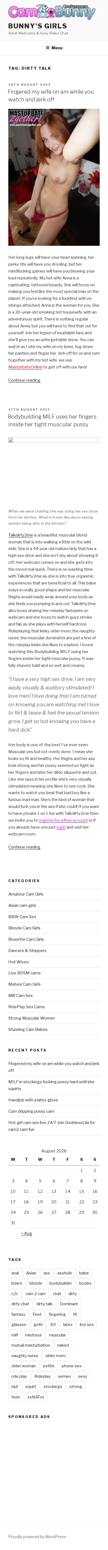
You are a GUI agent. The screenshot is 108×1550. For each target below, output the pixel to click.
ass (46, 1273)
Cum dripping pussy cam (31, 1111)
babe (84, 1273)
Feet (37, 1314)
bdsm (16, 1283)
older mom (55, 1355)
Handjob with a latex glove (33, 1100)
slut (14, 1386)
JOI (53, 1324)
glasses (18, 1324)
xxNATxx (35, 1397)
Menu (57, 47)
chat (57, 1293)
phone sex (71, 1365)
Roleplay (42, 1376)
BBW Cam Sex (22, 916)
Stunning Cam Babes (28, 1029)
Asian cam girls (22, 905)
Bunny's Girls (37, 26)
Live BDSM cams (24, 973)
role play (19, 1376)
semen (64, 1376)
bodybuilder (61, 1283)
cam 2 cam (35, 1293)
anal (15, 1273)
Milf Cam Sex (20, 995)
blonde (35, 1283)
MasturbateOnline (25, 367)
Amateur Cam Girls (25, 894)
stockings (52, 1386)
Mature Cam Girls (24, 984)
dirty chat (20, 1303)
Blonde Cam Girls (24, 928)
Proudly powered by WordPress (37, 1536)
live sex (87, 1324)
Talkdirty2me (20, 535)
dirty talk (44, 1303)
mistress (33, 1335)
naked (63, 1345)
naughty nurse (24, 1355)
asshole (64, 1273)
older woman (23, 1365)
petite (49, 1365)
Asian (31, 1273)
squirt (30, 1386)
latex (68, 1324)
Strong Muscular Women (31, 1018)
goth (38, 1324)
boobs (85, 1283)
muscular (57, 1335)
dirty (72, 1293)
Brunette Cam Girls (26, 939)
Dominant (69, 1303)
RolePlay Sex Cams (26, 1006)
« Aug (26, 1233)
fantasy (18, 1314)
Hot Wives (18, 961)
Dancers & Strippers (27, 950)
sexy (82, 1376)
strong (76, 1386)
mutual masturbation (30, 1345)
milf (14, 1335)
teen (15, 1397)
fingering (57, 1314)
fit (75, 1314)
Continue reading (24, 380)
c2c (14, 1293)
